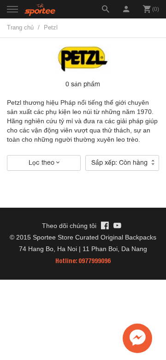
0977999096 (94, 260)
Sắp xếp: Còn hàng (120, 162)
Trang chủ (20, 27)
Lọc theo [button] (42, 162)
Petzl (51, 27)
